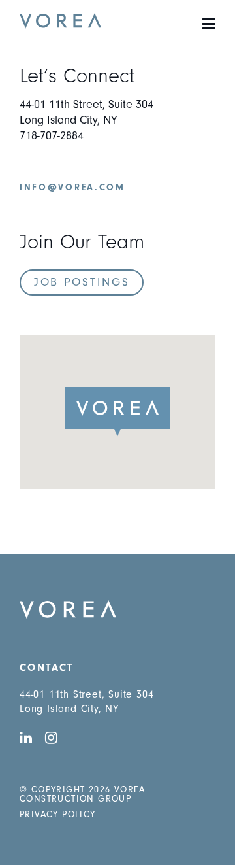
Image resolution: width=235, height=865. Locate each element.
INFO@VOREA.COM (72, 187)
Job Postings (81, 282)
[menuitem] (117, 667)
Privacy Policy (58, 814)
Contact (47, 667)
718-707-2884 (52, 136)
